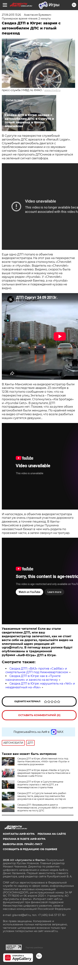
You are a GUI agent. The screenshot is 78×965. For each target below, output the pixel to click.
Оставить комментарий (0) (39, 715)
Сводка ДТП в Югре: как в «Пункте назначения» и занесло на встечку (33, 677)
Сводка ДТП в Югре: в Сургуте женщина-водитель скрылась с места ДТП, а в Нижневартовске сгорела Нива (40, 784)
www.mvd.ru (52, 90)
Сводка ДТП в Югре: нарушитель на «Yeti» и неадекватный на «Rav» (40, 685)
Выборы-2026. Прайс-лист (22, 844)
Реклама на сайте (52, 833)
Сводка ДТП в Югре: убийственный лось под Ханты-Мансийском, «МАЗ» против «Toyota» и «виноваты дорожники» (43, 761)
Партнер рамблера (34, 947)
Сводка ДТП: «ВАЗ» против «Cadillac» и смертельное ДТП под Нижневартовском (36, 670)
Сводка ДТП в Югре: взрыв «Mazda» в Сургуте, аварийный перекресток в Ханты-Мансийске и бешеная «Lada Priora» (43, 773)
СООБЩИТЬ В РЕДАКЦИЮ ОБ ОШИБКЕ (30, 849)
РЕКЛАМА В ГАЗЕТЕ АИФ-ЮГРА (24, 839)
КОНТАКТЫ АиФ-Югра (19, 833)
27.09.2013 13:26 (11, 14)
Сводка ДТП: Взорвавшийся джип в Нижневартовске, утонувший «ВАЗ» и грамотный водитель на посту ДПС (45, 807)
